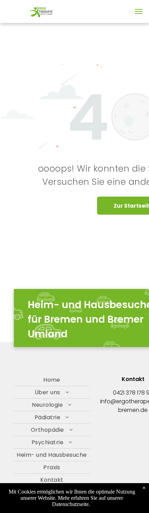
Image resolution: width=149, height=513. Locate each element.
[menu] (139, 11)
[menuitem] (52, 380)
